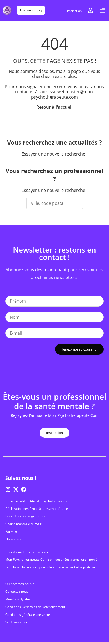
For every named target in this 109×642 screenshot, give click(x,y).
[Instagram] (8, 489)
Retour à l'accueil (54, 107)
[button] (102, 10)
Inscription (74, 10)
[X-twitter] (16, 489)
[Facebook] (23, 489)
